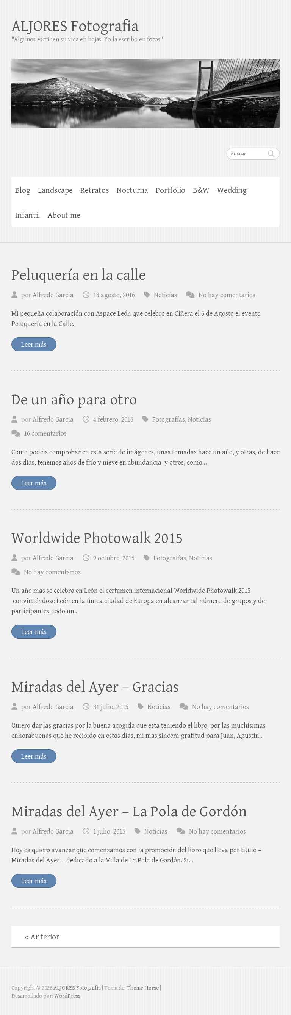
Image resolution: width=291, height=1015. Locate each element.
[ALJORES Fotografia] (145, 88)
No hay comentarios (227, 295)
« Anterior (42, 937)
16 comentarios (45, 434)
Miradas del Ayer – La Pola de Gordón (129, 811)
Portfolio (170, 190)
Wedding (232, 190)
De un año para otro (74, 399)
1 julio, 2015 (109, 832)
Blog (22, 190)
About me (64, 215)
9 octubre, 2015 (114, 558)
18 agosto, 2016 (114, 295)
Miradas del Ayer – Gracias (95, 687)
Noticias (165, 295)
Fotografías (168, 420)
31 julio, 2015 (110, 707)
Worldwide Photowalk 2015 (97, 538)
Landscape (55, 190)
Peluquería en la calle (78, 275)
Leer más (34, 345)
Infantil (27, 215)
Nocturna (132, 190)
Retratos (94, 190)
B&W (201, 190)
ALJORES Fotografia (75, 26)
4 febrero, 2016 (113, 420)
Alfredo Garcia (53, 295)
